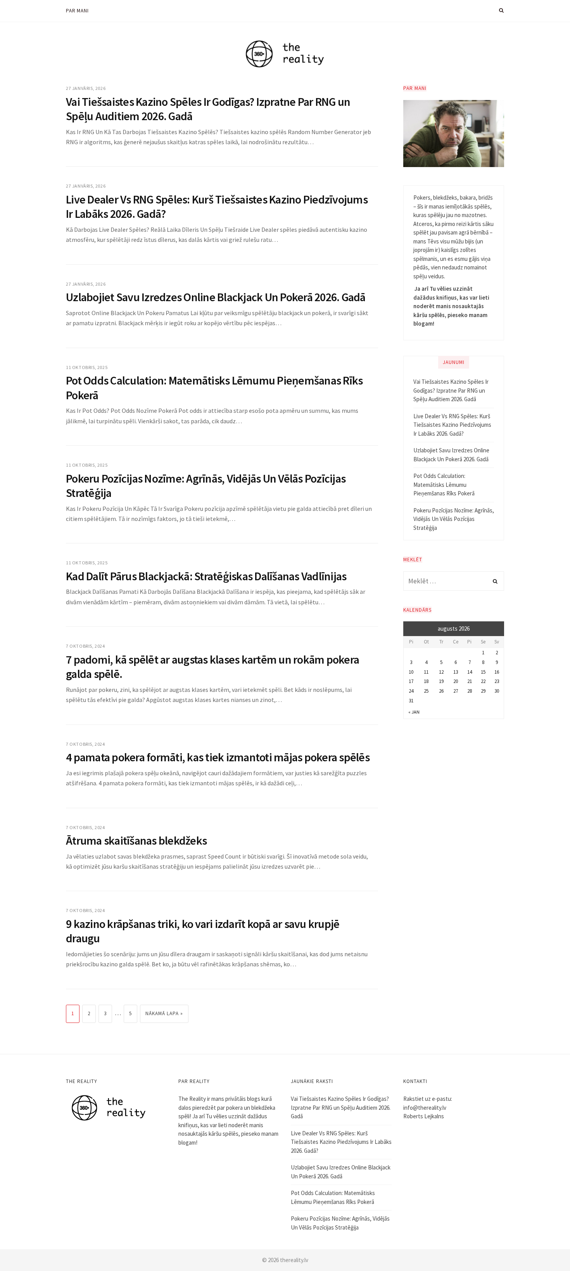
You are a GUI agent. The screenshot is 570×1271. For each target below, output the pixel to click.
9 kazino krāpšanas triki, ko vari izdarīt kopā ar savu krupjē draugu (202, 931)
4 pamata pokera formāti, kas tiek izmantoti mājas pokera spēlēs (218, 757)
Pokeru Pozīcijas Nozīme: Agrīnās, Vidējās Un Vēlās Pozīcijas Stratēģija (205, 485)
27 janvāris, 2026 (85, 88)
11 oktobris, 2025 (86, 367)
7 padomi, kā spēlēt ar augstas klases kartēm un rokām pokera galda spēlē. (212, 666)
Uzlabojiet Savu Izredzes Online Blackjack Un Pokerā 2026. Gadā (216, 297)
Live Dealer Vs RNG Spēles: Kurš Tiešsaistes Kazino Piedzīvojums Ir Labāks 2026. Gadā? (217, 206)
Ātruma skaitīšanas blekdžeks (136, 840)
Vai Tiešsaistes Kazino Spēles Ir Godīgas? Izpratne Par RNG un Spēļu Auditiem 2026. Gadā (208, 109)
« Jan (414, 712)
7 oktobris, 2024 (85, 646)
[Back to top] (545, 1248)
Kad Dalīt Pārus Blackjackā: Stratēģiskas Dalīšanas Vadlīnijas (206, 576)
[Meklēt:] (453, 581)
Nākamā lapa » (164, 1013)
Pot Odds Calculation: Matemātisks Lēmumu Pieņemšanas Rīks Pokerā (214, 387)
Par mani (77, 10)
